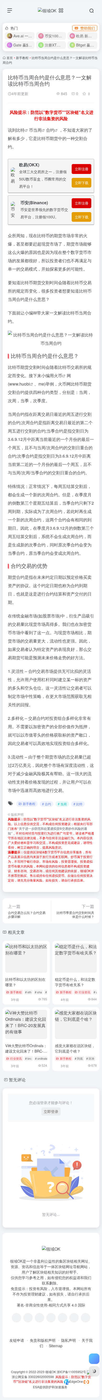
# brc (28, 1058)
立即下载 (81, 182)
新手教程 (22, 57)
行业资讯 (84, 992)
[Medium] (74, 1317)
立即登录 (51, 1111)
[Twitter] (62, 1317)
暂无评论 (17, 1080)
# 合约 (46, 804)
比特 (20, 130)
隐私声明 (68, 1340)
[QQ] (28, 1317)
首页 (10, 57)
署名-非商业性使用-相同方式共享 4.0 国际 (51, 1305)
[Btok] (39, 1317)
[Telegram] (51, 1317)
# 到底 (79, 1058)
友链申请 (16, 1340)
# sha (38, 992)
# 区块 (90, 1058)
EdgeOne (76, 1381)
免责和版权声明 (42, 1340)
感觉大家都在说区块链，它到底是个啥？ (75, 1048)
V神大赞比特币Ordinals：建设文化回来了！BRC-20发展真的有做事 (26, 1051)
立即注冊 (81, 168)
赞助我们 (87, 28)
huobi (24, 384)
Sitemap (56, 1345)
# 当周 (62, 804)
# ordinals (41, 1058)
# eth (28, 992)
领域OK (50, 1371)
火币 (58, 375)
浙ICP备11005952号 (71, 1371)
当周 (37, 130)
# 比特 (77, 804)
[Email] (85, 1317)
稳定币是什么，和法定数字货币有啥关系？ (75, 982)
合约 (50, 130)
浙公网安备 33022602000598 (32, 1376)
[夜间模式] (94, 1371)
